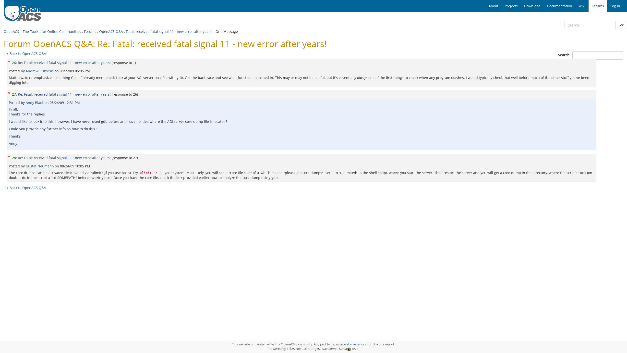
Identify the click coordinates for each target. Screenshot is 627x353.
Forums (90, 31)
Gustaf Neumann (40, 166)
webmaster (352, 344)
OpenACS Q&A (111, 31)
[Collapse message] (9, 61)
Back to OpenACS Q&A (28, 53)
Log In (615, 6)
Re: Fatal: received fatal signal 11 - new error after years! (64, 62)
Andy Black (35, 102)
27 (14, 94)
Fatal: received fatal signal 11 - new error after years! (169, 31)
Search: (564, 54)
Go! (621, 25)
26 (14, 62)
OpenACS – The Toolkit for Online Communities (42, 31)
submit (370, 344)
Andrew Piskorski (40, 71)
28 (14, 157)
